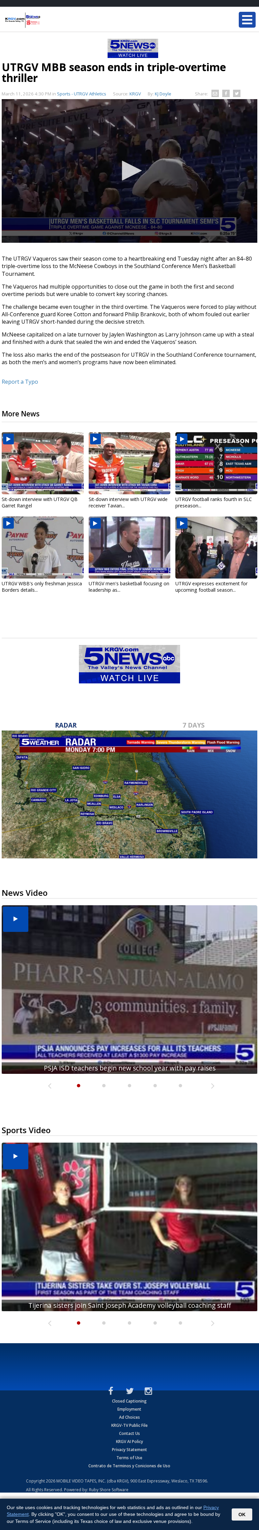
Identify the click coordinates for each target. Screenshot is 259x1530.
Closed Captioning (129, 1401)
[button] (129, 170)
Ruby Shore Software (108, 1490)
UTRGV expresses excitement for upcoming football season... (211, 586)
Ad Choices (129, 1417)
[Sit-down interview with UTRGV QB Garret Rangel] (43, 463)
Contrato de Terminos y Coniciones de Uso (129, 1466)
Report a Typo (20, 381)
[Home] (45, 20)
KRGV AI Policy (129, 1441)
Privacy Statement (129, 1449)
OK (242, 1514)
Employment (129, 1409)
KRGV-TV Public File (129, 1425)
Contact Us (129, 1433)
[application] (129, 171)
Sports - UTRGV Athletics (81, 94)
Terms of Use (129, 1458)
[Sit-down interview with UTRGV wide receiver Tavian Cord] (130, 463)
